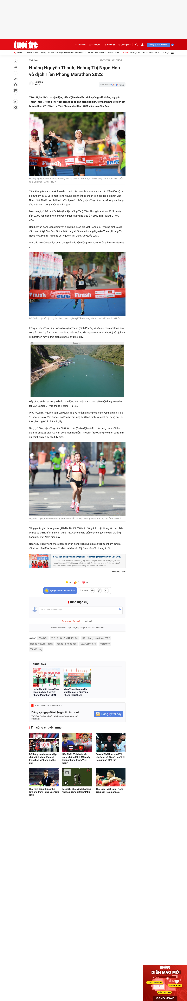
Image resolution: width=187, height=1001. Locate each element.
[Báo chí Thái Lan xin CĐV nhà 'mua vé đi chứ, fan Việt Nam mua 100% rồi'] (110, 742)
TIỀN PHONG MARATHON (64, 638)
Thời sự (43, 53)
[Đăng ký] (108, 714)
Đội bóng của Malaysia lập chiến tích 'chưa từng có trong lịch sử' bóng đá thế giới (43, 758)
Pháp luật (59, 53)
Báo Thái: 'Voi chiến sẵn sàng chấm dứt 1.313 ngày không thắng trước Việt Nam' (76, 758)
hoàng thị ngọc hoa (67, 643)
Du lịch (90, 53)
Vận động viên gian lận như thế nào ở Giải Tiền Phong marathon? (76, 692)
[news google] (112, 84)
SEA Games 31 (88, 643)
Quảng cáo (126, 45)
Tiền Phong (36, 649)
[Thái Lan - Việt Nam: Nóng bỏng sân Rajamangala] (110, 777)
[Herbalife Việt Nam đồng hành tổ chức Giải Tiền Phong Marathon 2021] (46, 677)
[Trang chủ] (14, 52)
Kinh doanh (68, 53)
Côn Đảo (43, 638)
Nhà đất (141, 53)
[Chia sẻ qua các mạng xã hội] (106, 590)
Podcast (81, 45)
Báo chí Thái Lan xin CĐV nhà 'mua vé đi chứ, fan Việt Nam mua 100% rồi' (110, 757)
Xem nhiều (30, 53)
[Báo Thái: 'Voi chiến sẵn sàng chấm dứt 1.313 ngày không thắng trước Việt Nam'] (77, 742)
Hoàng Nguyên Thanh (41, 643)
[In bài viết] (15, 107)
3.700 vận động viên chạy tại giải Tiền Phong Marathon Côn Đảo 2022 (87, 556)
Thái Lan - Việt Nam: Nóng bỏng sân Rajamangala (109, 790)
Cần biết (111, 45)
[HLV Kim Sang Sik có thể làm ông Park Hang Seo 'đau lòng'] (44, 777)
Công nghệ (79, 53)
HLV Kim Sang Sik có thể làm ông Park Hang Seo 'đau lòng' (44, 792)
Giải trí (117, 53)
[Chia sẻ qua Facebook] (92, 590)
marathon (105, 643)
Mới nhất (20, 53)
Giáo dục (133, 53)
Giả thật (158, 53)
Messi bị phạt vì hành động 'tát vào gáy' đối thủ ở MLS (76, 790)
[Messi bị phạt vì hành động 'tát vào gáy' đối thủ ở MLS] (77, 777)
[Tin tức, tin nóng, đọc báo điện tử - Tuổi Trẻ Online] (25, 44)
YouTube (96, 45)
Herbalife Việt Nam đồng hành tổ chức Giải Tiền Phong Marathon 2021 (46, 692)
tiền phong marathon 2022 (96, 638)
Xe (85, 53)
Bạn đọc (166, 53)
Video (37, 53)
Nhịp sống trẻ (100, 53)
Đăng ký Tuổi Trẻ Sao (158, 45)
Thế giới (50, 53)
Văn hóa (110, 53)
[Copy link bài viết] (99, 590)
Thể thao (125, 53)
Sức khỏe (149, 53)
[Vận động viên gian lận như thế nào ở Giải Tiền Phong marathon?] (77, 677)
